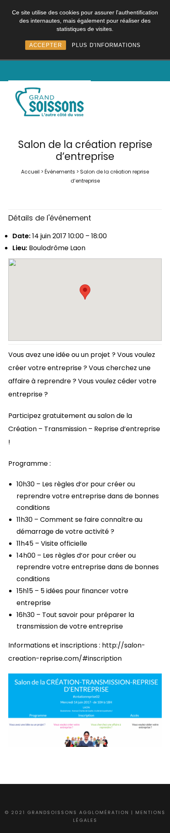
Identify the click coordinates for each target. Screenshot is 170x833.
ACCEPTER (45, 45)
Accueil (30, 171)
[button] (85, 292)
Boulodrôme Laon (57, 248)
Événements (60, 171)
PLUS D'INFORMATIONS (106, 45)
